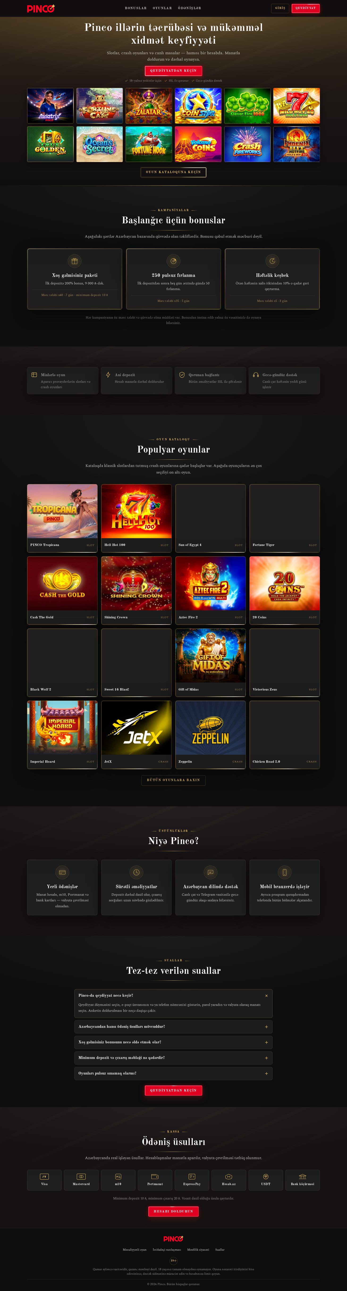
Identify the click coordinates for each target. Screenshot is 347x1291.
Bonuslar (136, 8)
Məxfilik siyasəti (198, 1249)
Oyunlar (162, 8)
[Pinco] (41, 8)
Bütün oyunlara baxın (173, 780)
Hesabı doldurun (173, 1211)
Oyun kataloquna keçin (173, 172)
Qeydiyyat (306, 8)
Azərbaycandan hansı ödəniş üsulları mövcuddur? (121, 1027)
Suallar (219, 1249)
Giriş (280, 8)
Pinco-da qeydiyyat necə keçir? (105, 996)
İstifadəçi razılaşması (167, 1249)
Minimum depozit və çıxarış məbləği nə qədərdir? (121, 1058)
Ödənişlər (189, 8)
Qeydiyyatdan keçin (173, 70)
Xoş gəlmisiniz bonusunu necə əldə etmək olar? (119, 1042)
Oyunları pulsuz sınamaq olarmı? (107, 1073)
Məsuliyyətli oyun (135, 1249)
